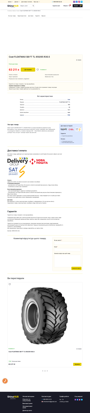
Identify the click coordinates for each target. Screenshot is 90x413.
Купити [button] (77, 364)
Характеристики (22, 15)
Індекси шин (56, 5)
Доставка (30, 15)
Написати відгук (76, 268)
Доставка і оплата (26, 1)
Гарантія (37, 15)
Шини (9, 1)
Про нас (36, 1)
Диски (16, 1)
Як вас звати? (58, 240)
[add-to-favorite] (10, 284)
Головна (9, 10)
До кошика (28, 69)
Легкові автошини (28, 396)
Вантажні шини (27, 403)
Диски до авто (27, 410)
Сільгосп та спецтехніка (27, 399)
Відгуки (43, 15)
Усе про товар (12, 15)
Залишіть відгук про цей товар (62, 253)
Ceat (18, 10)
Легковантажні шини (27, 407)
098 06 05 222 (16, 230)
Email (56, 246)
